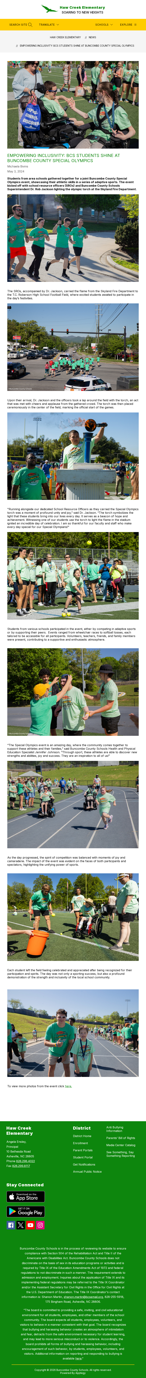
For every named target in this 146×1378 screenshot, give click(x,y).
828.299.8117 (21, 1166)
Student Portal (83, 1157)
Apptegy (80, 1372)
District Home (82, 1136)
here (78, 1358)
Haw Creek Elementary (65, 37)
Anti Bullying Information (114, 1129)
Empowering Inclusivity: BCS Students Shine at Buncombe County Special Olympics (77, 45)
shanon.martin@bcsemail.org (83, 1297)
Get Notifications (84, 1164)
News (92, 37)
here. (68, 1086)
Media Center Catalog (120, 1145)
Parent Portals (83, 1150)
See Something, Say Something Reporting (120, 1154)
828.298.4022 (25, 1161)
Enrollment (80, 1143)
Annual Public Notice (87, 1171)
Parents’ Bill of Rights (120, 1138)
